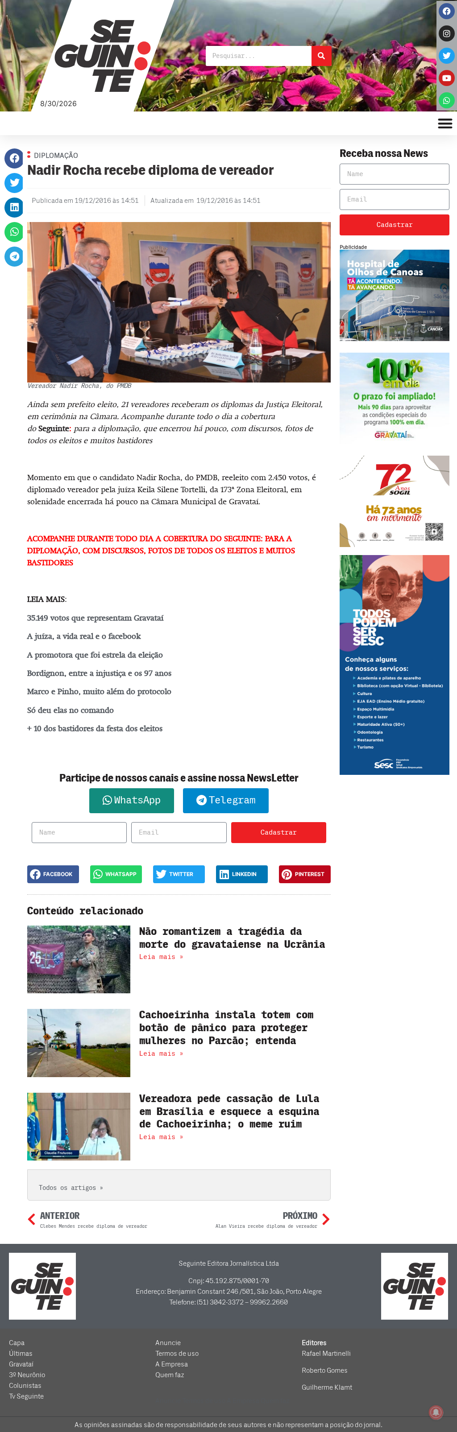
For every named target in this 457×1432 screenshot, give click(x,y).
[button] (14, 158)
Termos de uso (177, 1354)
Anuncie (168, 1343)
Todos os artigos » (71, 1188)
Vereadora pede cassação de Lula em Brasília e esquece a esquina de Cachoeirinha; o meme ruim (229, 1112)
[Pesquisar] (322, 56)
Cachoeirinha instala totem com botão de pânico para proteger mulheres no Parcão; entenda (226, 1028)
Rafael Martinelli (326, 1354)
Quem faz (169, 1375)
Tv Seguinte (26, 1396)
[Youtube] (447, 78)
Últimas (21, 1354)
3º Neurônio (27, 1375)
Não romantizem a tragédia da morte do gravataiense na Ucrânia (232, 938)
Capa (17, 1343)
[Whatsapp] (447, 100)
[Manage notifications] (436, 1412)
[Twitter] (447, 56)
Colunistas (25, 1386)
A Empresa (171, 1364)
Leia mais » (161, 957)
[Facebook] (447, 11)
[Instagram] (447, 33)
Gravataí (21, 1364)
